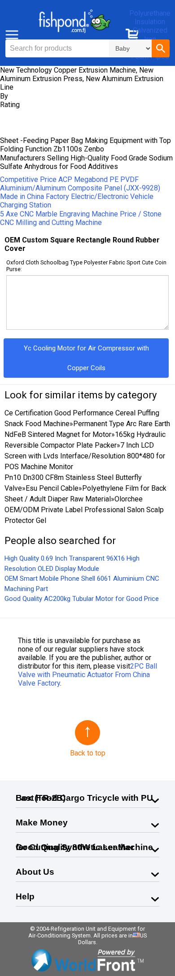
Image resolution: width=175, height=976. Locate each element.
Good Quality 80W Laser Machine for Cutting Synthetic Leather (84, 847)
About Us (35, 872)
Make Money (42, 822)
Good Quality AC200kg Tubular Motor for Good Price (81, 599)
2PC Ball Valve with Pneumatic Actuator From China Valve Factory (87, 674)
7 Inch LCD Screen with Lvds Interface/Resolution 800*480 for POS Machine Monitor (84, 456)
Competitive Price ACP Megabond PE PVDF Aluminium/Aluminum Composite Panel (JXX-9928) (80, 183)
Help (25, 896)
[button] (161, 48)
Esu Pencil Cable (52, 488)
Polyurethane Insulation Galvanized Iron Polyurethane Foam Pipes (150, 34)
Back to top (87, 753)
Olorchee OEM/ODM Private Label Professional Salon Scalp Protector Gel (84, 510)
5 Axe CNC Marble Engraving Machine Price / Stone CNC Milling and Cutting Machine (81, 218)
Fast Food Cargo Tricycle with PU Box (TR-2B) (84, 798)
